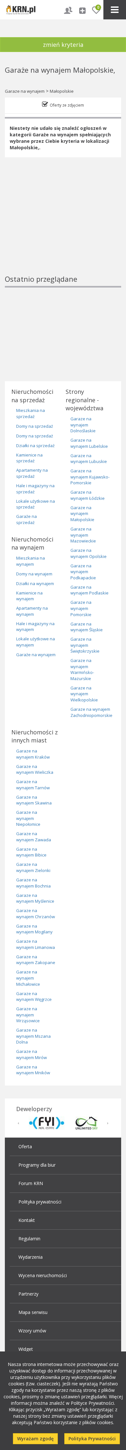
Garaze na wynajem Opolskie (88, 553)
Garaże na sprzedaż (26, 519)
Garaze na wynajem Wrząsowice (28, 1015)
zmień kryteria (63, 44)
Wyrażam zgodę (35, 1438)
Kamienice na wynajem (29, 596)
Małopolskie (62, 91)
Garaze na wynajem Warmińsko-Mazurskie (82, 669)
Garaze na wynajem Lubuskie (88, 459)
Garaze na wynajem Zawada (33, 837)
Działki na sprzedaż (35, 445)
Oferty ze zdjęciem (67, 105)
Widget (25, 1349)
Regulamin (29, 1238)
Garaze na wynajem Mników (33, 1070)
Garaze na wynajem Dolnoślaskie (83, 425)
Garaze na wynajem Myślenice (35, 898)
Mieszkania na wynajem (30, 561)
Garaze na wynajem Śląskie (86, 627)
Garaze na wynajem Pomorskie (80, 608)
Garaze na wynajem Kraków (33, 754)
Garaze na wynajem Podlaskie (89, 590)
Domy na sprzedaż (34, 426)
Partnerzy (28, 1294)
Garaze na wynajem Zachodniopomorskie (91, 712)
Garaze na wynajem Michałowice (28, 978)
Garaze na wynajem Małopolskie (82, 513)
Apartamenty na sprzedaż (32, 473)
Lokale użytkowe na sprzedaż (35, 504)
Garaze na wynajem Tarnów (33, 785)
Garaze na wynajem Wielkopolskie (84, 694)
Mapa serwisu (32, 1312)
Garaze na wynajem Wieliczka (34, 769)
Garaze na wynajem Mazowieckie (83, 535)
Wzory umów (32, 1331)
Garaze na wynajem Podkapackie (83, 572)
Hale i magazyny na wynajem (35, 627)
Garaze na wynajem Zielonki (33, 867)
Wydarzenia (30, 1257)
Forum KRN (30, 1183)
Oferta (25, 1146)
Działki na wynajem (35, 583)
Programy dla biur (37, 1165)
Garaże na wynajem (36, 654)
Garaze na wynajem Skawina (34, 800)
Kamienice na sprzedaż (29, 458)
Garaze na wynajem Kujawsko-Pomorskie (90, 477)
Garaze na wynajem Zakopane (35, 960)
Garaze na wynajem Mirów (31, 1054)
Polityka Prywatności (92, 1438)
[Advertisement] (63, 227)
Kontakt (26, 1220)
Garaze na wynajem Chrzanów (35, 913)
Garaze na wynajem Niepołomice (28, 818)
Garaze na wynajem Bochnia (33, 883)
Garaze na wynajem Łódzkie (87, 495)
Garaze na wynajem (25, 91)
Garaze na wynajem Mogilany (34, 929)
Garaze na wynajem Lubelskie (89, 443)
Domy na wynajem (34, 574)
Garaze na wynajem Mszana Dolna (33, 1036)
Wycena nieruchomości (42, 1275)
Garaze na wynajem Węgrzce (34, 997)
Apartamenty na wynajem (32, 611)
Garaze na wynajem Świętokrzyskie (85, 645)
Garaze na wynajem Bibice (31, 852)
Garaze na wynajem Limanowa (35, 944)
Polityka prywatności (39, 1202)
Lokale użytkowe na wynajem (35, 642)
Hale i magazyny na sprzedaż (35, 489)
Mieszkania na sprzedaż (30, 413)
